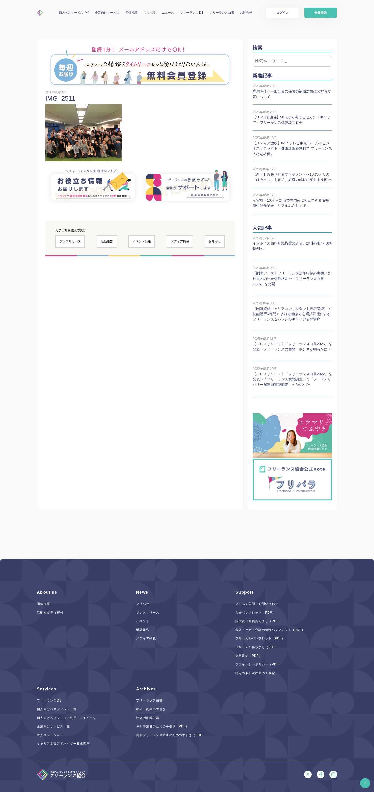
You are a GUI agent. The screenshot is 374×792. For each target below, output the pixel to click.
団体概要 (131, 12)
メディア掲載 (180, 241)
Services (46, 689)
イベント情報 (142, 241)
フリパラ (150, 12)
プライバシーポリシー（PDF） (258, 664)
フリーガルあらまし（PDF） (256, 647)
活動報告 (107, 241)
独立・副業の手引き (151, 709)
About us (47, 592)
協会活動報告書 (147, 718)
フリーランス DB (192, 12)
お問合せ (246, 12)
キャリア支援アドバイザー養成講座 (63, 743)
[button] (365, 783)
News (142, 592)
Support (244, 592)
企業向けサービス (107, 12)
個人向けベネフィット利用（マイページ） (68, 718)
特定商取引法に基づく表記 (255, 673)
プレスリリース (70, 241)
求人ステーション (50, 735)
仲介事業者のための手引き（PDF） (162, 726)
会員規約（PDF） (248, 656)
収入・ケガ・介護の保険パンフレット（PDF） (270, 630)
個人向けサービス (71, 12)
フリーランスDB (49, 700)
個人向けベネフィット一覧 (57, 709)
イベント (142, 621)
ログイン (282, 12)
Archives (146, 689)
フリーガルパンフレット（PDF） (260, 638)
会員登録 (320, 12)
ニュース (168, 12)
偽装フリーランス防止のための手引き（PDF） (171, 735)
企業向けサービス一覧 (53, 726)
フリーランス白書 (222, 12)
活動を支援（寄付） (52, 612)
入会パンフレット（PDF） (255, 612)
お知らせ (215, 241)
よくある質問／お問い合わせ (256, 604)
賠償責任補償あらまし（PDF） (258, 621)
